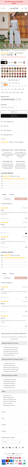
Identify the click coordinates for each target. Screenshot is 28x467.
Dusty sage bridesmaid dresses (10, 351)
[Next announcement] (25, 2)
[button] (4, 8)
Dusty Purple (10, 76)
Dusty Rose (5, 68)
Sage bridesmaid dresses (9, 355)
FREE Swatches (21, 65)
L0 (13, 86)
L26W (10, 92)
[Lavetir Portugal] (20, 457)
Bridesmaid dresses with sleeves (10, 367)
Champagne (20, 71)
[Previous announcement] (3, 2)
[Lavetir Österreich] (14, 457)
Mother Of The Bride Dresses (9, 401)
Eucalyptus (5, 71)
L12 (5, 89)
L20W (22, 89)
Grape (23, 76)
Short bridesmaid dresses (9, 365)
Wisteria (7, 76)
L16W (15, 89)
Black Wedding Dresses (8, 397)
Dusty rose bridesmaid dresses (10, 347)
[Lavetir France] (17, 457)
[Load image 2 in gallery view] (10, 46)
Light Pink (2, 74)
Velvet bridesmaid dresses (9, 381)
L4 (19, 86)
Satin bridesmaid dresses (9, 383)
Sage (12, 68)
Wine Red (2, 76)
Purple (15, 76)
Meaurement (16, 83)
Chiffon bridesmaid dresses (9, 379)
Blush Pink (5, 74)
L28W (14, 92)
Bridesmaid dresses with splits (10, 371)
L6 (22, 86)
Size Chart (9, 83)
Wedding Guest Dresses (8, 405)
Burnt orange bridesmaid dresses (11, 353)
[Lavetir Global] (8, 457)
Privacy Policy (10, 455)
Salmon (25, 68)
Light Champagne (17, 71)
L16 (12, 89)
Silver (2, 68)
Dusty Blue (7, 68)
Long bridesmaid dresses (9, 363)
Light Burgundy (5, 76)
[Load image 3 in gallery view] (14, 46)
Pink (23, 71)
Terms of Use (18, 455)
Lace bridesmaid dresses (9, 387)
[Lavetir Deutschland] (11, 457)
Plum (25, 76)
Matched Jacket (5, 96)
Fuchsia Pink (20, 74)
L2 (16, 86)
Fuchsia (23, 74)
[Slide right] (26, 46)
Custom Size (4, 86)
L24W (6, 92)
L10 (2, 89)
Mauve (12, 74)
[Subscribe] (19, 442)
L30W (17, 92)
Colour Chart (12, 65)
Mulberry (17, 76)
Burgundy (17, 68)
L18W (19, 89)
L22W (2, 92)
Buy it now (14, 116)
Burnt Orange (10, 68)
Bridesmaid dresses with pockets (11, 369)
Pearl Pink (25, 71)
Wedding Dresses (7, 395)
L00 (10, 86)
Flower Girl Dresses (7, 403)
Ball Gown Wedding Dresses (9, 399)
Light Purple (12, 76)
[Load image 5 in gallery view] (24, 46)
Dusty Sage (2, 71)
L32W (21, 92)
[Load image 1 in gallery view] (5, 46)
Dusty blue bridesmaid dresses (10, 349)
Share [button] (3, 139)
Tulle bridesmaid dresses (9, 385)
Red (25, 74)
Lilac (23, 68)
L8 (25, 86)
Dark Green (15, 68)
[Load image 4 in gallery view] (19, 46)
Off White (12, 71)
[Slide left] (1, 46)
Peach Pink (7, 74)
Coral (15, 74)
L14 (8, 89)
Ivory (15, 71)
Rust (20, 68)
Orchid (20, 76)
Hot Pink (17, 74)
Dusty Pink (10, 74)
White (10, 71)
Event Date (3, 104)
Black (7, 71)
